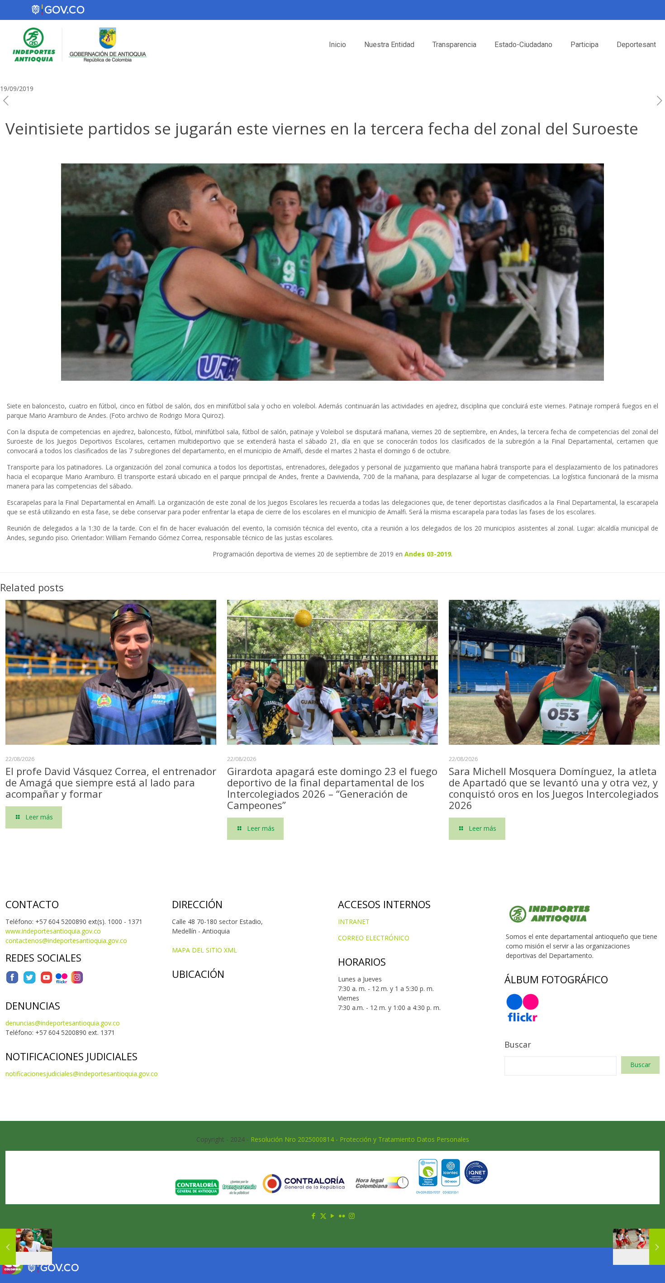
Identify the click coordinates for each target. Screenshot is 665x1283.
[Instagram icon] (351, 1215)
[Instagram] (77, 981)
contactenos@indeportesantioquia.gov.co (66, 940)
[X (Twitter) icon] (323, 1215)
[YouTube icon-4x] (46, 981)
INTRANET (354, 921)
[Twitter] (29, 981)
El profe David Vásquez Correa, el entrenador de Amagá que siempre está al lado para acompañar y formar (110, 782)
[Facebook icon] (313, 1215)
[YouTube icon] (332, 1215)
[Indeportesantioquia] (78, 45)
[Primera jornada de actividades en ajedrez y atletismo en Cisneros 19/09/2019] (26, 1247)
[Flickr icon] (342, 1215)
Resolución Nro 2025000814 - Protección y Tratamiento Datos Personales (360, 1139)
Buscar (517, 1044)
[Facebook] (12, 981)
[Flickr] (61, 981)
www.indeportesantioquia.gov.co (53, 931)
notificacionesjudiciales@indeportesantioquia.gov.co (81, 1073)
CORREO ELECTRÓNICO (373, 938)
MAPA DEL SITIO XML (204, 950)
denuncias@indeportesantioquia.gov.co (62, 1023)
